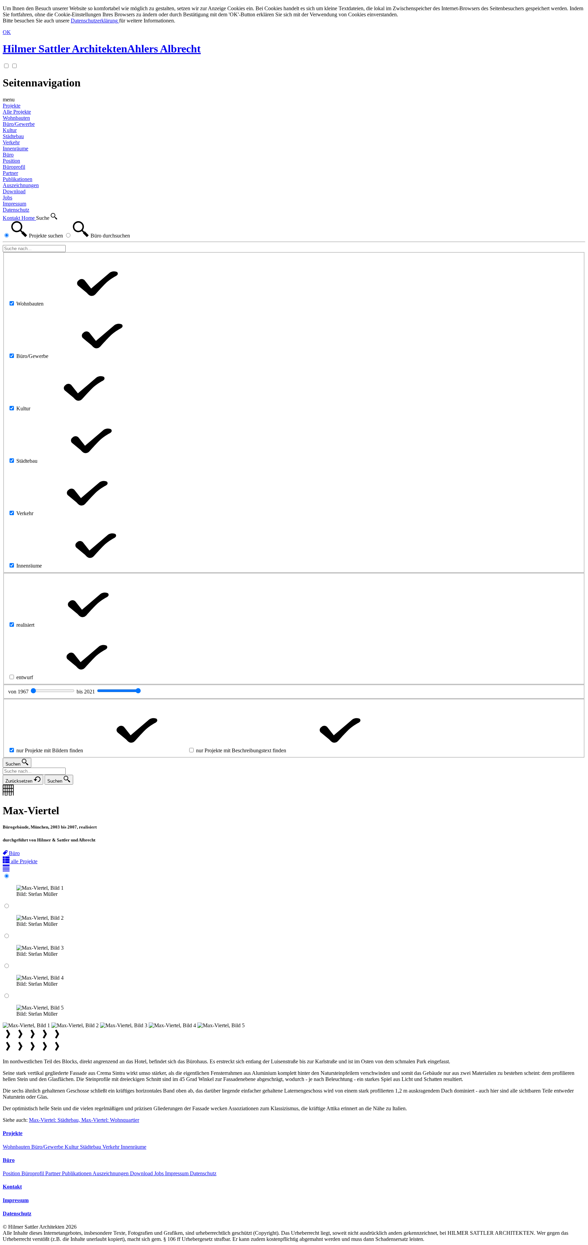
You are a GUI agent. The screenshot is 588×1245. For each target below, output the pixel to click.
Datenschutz (203, 1173)
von (19, 691)
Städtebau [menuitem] (13, 136)
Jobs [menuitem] (7, 197)
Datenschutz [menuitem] (16, 210)
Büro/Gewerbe (48, 1147)
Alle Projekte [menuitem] (17, 112)
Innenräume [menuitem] (15, 148)
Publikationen (77, 1173)
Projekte (11, 106)
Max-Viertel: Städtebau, (55, 1120)
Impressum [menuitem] (14, 204)
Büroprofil (33, 1173)
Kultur (72, 1147)
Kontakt (12, 218)
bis (86, 691)
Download (142, 1173)
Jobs (159, 1173)
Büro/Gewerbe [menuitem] (19, 124)
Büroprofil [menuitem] (14, 167)
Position (12, 1173)
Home (28, 218)
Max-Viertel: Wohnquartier (110, 1120)
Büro (8, 155)
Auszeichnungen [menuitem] (21, 185)
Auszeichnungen (111, 1173)
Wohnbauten (17, 1147)
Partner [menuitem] (10, 173)
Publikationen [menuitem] (17, 179)
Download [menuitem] (14, 191)
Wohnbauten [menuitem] (16, 118)
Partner (53, 1173)
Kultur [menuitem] (10, 130)
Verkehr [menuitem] (11, 142)
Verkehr (111, 1147)
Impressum (177, 1173)
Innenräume (133, 1147)
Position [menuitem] (11, 161)
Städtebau (91, 1147)
